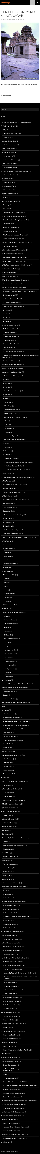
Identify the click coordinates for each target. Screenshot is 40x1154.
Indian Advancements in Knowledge (13, 1138)
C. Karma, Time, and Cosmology (11, 239)
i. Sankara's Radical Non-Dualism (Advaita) (17, 462)
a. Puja (4, 706)
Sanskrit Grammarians (10, 231)
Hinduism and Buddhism (10, 1035)
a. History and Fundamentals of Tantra (14, 781)
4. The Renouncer (8, 340)
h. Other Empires (7, 156)
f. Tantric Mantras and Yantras (11, 804)
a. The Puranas (6, 541)
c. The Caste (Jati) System (10, 269)
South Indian (7, 747)
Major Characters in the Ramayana (14, 485)
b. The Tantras (6, 785)
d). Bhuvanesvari (10, 654)
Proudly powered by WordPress (9, 1151)
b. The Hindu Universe (9, 246)
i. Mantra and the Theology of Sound (13, 216)
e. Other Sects (6, 680)
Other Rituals (7, 766)
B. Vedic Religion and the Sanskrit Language (14, 171)
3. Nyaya (6, 443)
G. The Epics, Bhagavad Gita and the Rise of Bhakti (17, 477)
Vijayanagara (20, 19)
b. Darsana (5, 710)
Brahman (6, 197)
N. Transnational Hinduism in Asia (12, 932)
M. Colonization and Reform (10, 883)
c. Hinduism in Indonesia (10, 943)
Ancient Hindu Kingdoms (10, 1016)
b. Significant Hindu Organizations (13, 1112)
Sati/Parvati (8, 556)
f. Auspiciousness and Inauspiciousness (14, 280)
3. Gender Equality (9, 1009)
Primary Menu (37, 2)
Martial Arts (6, 853)
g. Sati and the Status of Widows (12, 364)
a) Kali (7, 642)
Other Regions (6, 1027)
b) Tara (7, 646)
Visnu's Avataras (9, 593)
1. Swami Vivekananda (10, 1065)
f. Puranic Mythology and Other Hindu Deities (16, 684)
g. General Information (9, 808)
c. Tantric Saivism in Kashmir (11, 789)
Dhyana (7, 424)
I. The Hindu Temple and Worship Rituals (14, 702)
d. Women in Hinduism (9, 344)
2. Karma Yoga (7, 522)
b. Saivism (5, 545)
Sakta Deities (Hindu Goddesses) (13, 612)
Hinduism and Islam (8, 1042)
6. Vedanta (6, 455)
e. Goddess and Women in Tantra (12, 800)
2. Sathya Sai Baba (9, 982)
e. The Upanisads (7, 190)
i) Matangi (8, 672)
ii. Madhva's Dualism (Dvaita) (13, 466)
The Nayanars (6, 834)
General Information (10, 458)
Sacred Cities (6, 875)
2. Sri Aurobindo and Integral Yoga (14, 965)
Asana (7, 421)
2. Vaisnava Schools (9, 605)
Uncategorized (5, 1142)
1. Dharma (6, 310)
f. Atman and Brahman (9, 193)
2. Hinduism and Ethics (10, 1005)
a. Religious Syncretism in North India (14, 886)
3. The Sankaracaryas (10, 986)
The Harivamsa (8, 503)
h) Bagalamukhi (10, 669)
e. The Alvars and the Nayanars (12, 530)
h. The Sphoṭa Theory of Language (12, 212)
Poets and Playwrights (9, 856)
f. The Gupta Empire (8, 148)
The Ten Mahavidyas (10, 639)
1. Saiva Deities (8, 548)
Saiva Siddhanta (8, 793)
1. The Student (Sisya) (9, 329)
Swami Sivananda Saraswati (12, 1097)
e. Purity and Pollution (9, 276)
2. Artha (5, 314)
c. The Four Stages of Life (10, 325)
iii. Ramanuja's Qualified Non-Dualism (16, 470)
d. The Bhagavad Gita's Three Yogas (13, 515)
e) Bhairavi (8, 657)
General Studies (8, 224)
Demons (5, 695)
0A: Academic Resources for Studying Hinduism (16, 122)
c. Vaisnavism (6, 571)
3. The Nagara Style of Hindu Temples (15, 725)
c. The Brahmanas (7, 182)
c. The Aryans (6, 137)
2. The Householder (9, 332)
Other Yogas (8, 406)
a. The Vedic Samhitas (9, 175)
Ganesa (6, 552)
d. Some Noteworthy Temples (11, 729)
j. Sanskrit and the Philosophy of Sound (14, 220)
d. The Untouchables (8, 272)
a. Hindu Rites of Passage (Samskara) (13, 287)
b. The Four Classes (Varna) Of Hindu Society (16, 265)
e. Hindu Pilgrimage (8, 751)
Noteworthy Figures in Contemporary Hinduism (18, 973)
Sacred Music (7, 871)
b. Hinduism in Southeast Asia (11, 939)
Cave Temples (7, 732)
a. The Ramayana (7, 481)
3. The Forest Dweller (10, 336)
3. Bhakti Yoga (7, 526)
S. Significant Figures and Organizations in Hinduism (17, 1101)
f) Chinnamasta (10, 661)
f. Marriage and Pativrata (10, 361)
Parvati (6, 627)
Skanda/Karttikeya (10, 563)
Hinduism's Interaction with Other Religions (16, 1050)
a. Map (4, 130)
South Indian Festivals (9, 826)
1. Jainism (6, 379)
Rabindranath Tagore (9, 954)
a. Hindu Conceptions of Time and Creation (16, 242)
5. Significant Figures (9, 924)
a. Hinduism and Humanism (11, 950)
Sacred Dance (7, 868)
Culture (4, 841)
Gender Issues (7, 347)
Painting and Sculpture (10, 864)
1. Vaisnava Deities (9, 575)
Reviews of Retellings (10, 488)
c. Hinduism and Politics (9, 905)
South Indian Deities (9, 699)
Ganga (6, 616)
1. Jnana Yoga (7, 518)
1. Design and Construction (11, 717)
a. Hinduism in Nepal (8, 935)
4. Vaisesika (6, 447)
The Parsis (5, 1054)
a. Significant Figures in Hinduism (12, 1104)
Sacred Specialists (8, 770)
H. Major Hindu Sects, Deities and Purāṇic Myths (16, 537)
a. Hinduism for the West (10, 1061)
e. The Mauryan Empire (9, 145)
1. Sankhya (6, 394)
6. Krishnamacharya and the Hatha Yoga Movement (19, 1085)
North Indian (7, 744)
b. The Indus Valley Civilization (11, 133)
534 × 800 (12, 19)
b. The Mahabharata (8, 496)
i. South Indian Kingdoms (10, 160)
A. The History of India (8, 126)
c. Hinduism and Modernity (10, 997)
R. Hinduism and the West (9, 1057)
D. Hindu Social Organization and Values (14, 257)
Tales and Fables (7, 879)
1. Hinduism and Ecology (11, 1001)
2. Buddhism (7, 383)
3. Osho (5, 1074)
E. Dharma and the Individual (10, 284)
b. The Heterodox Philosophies (12, 376)
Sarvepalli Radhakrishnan (13, 990)
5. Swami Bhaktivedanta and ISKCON (15, 1082)
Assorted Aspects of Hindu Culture (14, 845)
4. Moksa (6, 321)
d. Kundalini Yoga (7, 796)
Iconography (7, 762)
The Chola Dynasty (9, 163)
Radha (6, 582)
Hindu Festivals (8, 759)
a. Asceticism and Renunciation (12, 372)
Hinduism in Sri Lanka (9, 1020)
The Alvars (5, 830)
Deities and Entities (9, 691)
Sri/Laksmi (7, 635)
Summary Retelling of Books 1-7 (13, 492)
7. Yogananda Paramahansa (11, 1089)
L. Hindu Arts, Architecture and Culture (13, 838)
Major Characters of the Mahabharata (15, 500)
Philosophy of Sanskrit (10, 227)
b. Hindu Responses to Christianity (13, 901)
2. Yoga (5, 398)
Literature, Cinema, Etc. (9, 819)
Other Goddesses (9, 624)
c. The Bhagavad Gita (8, 507)
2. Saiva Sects (7, 567)
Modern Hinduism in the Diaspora (13, 1024)
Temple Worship (8, 774)
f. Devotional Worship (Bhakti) (11, 533)
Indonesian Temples (9, 736)
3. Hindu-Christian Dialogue (12, 969)
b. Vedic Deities (7, 178)
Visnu (6, 590)
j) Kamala (8, 676)
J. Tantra (3, 778)
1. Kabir (5, 890)
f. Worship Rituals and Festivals (12, 755)
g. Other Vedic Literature (10, 201)
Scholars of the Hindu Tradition (13, 1108)
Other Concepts (7, 473)
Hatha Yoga (7, 402)
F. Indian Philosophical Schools (11, 368)
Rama (7, 601)
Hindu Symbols (7, 849)
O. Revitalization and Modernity (11, 947)
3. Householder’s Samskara (11, 299)
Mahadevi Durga (9, 620)
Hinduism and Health (9, 1119)
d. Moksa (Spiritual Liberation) (11, 254)
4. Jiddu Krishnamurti (10, 1078)
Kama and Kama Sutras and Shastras (14, 1127)
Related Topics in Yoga (11, 413)
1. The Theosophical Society (12, 962)
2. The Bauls (7, 894)
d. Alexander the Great (9, 141)
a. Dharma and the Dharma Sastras (13, 261)
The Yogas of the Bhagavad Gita (14, 439)
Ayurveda (6, 208)
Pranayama (8, 428)
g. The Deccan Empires (9, 152)
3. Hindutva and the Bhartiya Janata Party (16, 916)
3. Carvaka (6, 387)
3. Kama (5, 317)
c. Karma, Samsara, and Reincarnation (14, 250)
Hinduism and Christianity (10, 1039)
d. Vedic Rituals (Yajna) (9, 186)
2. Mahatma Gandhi (9, 913)
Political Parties (8, 928)
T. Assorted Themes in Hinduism (11, 1116)
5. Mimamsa (7, 451)
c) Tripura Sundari (11, 650)
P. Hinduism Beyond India (9, 1012)
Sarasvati (7, 631)
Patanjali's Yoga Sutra (11, 409)
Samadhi (8, 432)
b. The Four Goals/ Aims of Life (12, 306)
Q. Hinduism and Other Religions (11, 1031)
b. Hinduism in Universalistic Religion (14, 958)
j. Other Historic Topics (9, 167)
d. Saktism (5, 608)
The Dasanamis (10, 993)
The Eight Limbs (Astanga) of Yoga (14, 417)
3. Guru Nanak (7, 898)
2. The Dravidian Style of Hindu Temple (15, 721)
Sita (5, 586)
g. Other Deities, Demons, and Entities (14, 687)
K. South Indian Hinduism (9, 811)
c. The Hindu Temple (8, 714)
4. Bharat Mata (7, 920)
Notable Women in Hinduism (12, 351)
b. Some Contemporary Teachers (12, 1093)
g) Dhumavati (9, 665)
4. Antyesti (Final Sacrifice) (11, 302)
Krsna (7, 597)
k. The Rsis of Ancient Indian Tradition (14, 235)
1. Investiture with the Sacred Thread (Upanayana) (19, 291)
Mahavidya (5, 2)
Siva (5, 560)
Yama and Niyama (11, 436)
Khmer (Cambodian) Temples (12, 740)
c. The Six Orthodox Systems (11, 391)
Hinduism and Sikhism (9, 1046)
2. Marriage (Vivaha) (9, 295)
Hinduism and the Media (10, 1131)
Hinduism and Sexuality (9, 1123)
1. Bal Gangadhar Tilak (10, 909)
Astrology (6, 205)
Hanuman (7, 578)
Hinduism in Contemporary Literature (14, 1134)
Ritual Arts (5, 860)
